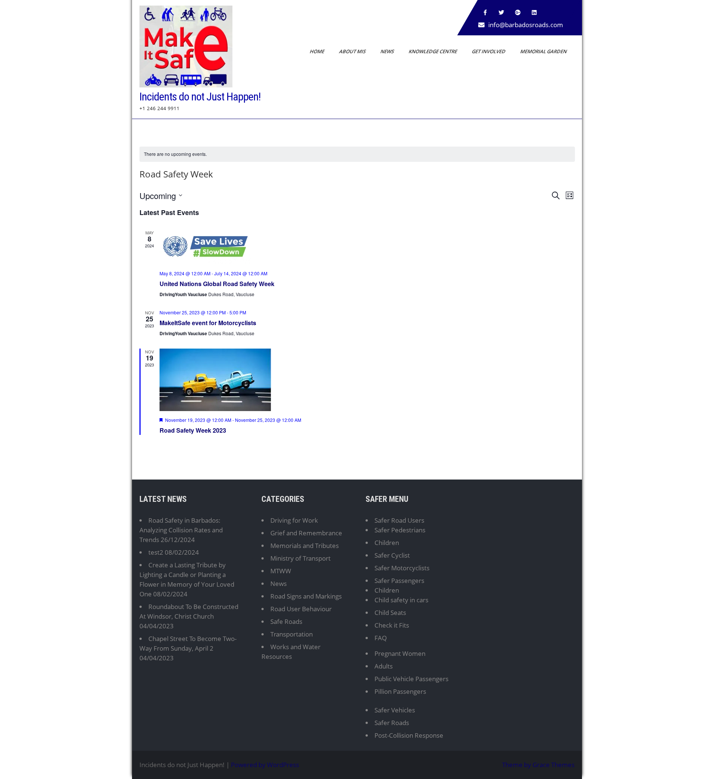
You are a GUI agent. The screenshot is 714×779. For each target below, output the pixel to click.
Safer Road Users (399, 520)
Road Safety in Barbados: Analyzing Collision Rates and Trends (181, 530)
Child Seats (390, 612)
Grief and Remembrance (306, 533)
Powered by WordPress (265, 764)
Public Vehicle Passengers (411, 678)
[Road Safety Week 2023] (367, 380)
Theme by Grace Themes (538, 764)
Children (386, 542)
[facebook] (485, 12)
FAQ (380, 638)
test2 (155, 552)
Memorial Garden (544, 51)
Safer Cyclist (392, 555)
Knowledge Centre (433, 51)
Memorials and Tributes (304, 545)
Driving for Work (294, 520)
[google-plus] (518, 12)
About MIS (352, 51)
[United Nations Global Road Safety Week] (367, 247)
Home (317, 51)
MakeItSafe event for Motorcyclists (208, 322)
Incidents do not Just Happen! (200, 96)
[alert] (357, 154)
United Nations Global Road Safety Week (217, 283)
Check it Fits (391, 625)
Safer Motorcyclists (402, 568)
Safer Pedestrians (399, 530)
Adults (383, 666)
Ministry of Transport (300, 558)
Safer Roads (391, 722)
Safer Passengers (399, 580)
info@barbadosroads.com (525, 24)
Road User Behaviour (301, 609)
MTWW (280, 571)
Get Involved (489, 51)
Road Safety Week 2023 (193, 430)
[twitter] (501, 12)
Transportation (291, 634)
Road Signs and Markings (306, 596)
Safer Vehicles (394, 710)
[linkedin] (534, 12)
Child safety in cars (401, 600)
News (388, 51)
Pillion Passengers (400, 691)
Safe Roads (286, 621)
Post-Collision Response (408, 735)
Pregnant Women (399, 653)
